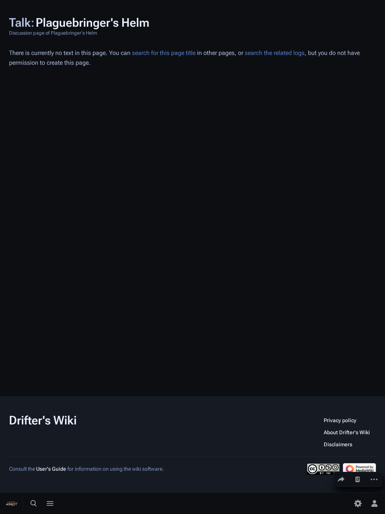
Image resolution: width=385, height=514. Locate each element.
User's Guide (51, 469)
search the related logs (275, 52)
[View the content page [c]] (357, 479)
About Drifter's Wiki (347, 432)
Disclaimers (338, 444)
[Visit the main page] (12, 503)
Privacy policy (340, 420)
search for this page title (164, 52)
